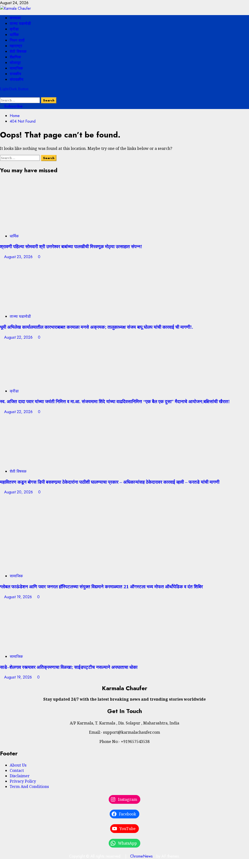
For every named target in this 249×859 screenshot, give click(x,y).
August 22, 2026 (19, 337)
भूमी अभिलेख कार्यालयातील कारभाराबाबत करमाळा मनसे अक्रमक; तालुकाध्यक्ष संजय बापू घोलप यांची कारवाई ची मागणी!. (96, 327)
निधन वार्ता (17, 40)
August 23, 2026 (19, 257)
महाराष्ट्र (16, 46)
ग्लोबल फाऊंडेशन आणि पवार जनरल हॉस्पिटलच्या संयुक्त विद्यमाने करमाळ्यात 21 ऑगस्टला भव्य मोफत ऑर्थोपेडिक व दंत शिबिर (101, 586)
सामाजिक (16, 68)
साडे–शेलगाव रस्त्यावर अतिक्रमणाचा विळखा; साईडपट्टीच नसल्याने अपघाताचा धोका (68, 667)
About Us (18, 765)
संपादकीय (16, 79)
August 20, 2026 (19, 492)
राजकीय (15, 74)
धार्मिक (14, 34)
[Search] (1, 94)
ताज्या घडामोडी (20, 23)
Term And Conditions (29, 786)
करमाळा (15, 18)
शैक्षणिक (15, 57)
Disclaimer (20, 775)
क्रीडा (14, 29)
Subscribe (13, 106)
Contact (17, 770)
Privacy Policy (23, 781)
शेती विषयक (18, 51)
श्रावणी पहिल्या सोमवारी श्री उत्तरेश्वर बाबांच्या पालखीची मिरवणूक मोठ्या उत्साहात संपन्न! (71, 246)
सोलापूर (15, 62)
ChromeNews (141, 856)
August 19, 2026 (18, 597)
